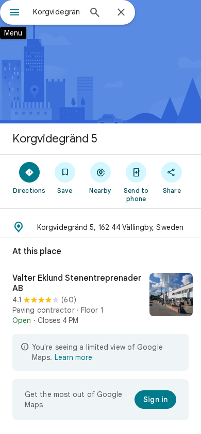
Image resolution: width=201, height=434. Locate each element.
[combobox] (56, 12)
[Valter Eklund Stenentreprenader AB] (100, 299)
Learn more (73, 357)
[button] (100, 227)
